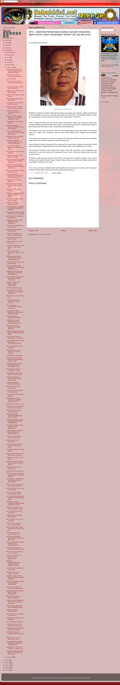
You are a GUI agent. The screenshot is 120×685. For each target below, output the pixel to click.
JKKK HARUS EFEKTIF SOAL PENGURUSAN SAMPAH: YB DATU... (15, 161)
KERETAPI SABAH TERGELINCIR (11, 610)
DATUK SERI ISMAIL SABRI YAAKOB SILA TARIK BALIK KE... (15, 528)
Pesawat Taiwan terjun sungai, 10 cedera (13, 572)
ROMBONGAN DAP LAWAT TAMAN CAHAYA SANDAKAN (14, 221)
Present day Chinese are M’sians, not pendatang (14, 234)
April (8, 62)
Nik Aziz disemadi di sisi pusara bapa (13, 387)
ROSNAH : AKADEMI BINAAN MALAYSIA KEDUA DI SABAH (15, 195)
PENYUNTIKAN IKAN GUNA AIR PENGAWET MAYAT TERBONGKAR (14, 421)
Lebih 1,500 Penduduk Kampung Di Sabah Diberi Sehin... (14, 147)
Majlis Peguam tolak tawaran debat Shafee (15, 91)
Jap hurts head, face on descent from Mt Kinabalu (14, 587)
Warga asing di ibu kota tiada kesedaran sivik (15, 171)
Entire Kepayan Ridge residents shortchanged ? (14, 75)
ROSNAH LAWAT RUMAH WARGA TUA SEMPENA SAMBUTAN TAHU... (14, 117)
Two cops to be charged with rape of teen (14, 568)
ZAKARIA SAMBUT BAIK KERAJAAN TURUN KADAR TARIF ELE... (15, 267)
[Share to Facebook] (58, 173)
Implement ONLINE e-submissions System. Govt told (15, 252)
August (9, 55)
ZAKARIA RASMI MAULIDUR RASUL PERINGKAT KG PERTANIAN (15, 652)
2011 (7, 667)
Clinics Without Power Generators (12, 440)
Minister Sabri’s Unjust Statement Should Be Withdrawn (13, 327)
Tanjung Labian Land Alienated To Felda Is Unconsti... (13, 301)
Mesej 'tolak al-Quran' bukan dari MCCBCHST (14, 87)
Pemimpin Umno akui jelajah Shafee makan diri (14, 137)
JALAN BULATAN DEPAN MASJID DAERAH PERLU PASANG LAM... (14, 359)
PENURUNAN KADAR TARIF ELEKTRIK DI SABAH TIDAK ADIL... (15, 278)
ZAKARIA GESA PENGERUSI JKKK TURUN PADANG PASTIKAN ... (15, 602)
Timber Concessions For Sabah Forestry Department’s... (13, 557)
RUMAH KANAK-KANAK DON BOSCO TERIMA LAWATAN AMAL (15, 333)
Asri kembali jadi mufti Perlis (14, 621)
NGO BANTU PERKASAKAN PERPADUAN (14, 216)
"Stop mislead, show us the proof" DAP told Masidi (14, 373)
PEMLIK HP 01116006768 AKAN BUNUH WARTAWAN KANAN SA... (15, 166)
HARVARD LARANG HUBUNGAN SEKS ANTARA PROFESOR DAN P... (15, 503)
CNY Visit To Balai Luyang (14, 288)
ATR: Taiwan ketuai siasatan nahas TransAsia (14, 552)
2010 (7, 670)
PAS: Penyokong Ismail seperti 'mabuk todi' (13, 533)
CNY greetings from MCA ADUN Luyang (13, 238)
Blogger (87, 678)
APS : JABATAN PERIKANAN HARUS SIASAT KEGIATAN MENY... (15, 498)
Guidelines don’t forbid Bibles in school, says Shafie (15, 407)
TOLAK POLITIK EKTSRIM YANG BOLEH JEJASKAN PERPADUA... (14, 292)
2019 (7, 43)
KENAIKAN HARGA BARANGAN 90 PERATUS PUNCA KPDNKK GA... (14, 176)
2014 (7, 660)
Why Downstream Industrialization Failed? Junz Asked (14, 307)
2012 (7, 665)
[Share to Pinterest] (60, 173)
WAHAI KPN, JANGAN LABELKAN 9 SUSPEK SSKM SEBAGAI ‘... (13, 400)
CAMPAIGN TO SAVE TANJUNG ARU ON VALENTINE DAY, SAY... (14, 322)
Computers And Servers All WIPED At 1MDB (14, 156)
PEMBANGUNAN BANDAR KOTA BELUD (14, 230)
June (8, 57)
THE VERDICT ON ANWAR (14, 355)
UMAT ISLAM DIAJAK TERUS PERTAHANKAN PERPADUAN (15, 583)
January (9, 657)
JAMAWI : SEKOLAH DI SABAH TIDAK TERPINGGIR (13, 284)
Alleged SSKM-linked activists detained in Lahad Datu (15, 454)
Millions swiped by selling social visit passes (13, 411)
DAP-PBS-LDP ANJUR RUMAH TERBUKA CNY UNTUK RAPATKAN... (14, 142)
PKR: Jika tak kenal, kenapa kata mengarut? (14, 199)
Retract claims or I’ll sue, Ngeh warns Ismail (13, 638)
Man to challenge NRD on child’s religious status (14, 493)
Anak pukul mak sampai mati (15, 471)
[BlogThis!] (55, 173)
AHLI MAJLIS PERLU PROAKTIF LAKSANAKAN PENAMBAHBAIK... (14, 312)
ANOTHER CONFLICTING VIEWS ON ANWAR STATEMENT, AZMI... (14, 365)
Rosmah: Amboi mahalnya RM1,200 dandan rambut (14, 107)
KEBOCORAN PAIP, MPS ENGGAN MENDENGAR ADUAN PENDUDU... (14, 71)
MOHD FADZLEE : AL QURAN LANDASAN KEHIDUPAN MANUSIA (15, 208)
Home (63, 231)
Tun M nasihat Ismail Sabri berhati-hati (14, 512)
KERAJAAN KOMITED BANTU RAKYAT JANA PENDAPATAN (15, 592)
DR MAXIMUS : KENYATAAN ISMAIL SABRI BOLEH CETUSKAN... (14, 480)
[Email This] (53, 173)
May (8, 60)
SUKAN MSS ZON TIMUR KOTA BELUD (14, 516)
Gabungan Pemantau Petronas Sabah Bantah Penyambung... (14, 378)
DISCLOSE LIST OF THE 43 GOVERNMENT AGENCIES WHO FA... (15, 475)
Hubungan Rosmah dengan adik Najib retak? (14, 103)
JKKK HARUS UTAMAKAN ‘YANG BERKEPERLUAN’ (14, 606)
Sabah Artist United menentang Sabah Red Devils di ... (14, 112)
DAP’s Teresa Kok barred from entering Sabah (13, 524)
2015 (7, 50)
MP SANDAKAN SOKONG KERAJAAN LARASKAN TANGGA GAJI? (14, 643)
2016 (7, 48)
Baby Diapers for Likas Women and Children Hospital (13, 351)
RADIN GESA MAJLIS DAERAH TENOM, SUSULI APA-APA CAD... (15, 127)
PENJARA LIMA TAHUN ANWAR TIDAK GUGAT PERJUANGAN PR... (14, 258)
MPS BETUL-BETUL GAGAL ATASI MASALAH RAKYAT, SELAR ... (15, 463)
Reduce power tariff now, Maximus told (13, 467)
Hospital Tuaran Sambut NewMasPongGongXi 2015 (15, 548)
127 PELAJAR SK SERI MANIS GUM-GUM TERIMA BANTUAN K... (15, 132)
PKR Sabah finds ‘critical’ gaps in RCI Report (15, 489)
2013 (7, 663)
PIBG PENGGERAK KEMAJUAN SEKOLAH (13, 383)
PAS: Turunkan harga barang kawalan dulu (15, 614)
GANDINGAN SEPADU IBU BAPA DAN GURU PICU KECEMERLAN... (14, 273)
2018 (7, 45)
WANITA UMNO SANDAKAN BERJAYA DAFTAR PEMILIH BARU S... (14, 432)
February (10, 67)
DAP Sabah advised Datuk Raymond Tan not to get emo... (14, 185)
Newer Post (33, 231)
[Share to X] (57, 173)
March (9, 64)
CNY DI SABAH (11, 79)
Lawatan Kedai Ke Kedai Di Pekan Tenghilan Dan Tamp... (14, 445)
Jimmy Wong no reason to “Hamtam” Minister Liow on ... (15, 83)
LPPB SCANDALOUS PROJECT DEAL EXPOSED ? (15, 633)
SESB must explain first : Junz (15, 404)
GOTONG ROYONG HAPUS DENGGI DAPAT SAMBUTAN (14, 426)
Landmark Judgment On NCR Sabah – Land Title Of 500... (15, 247)
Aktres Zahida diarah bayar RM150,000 (14, 99)
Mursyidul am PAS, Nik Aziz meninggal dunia (14, 391)
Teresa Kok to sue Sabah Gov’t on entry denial (13, 437)
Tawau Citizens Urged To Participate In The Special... (15, 337)
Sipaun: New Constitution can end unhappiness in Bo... (15, 485)
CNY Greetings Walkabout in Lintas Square (14, 226)
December (10, 52)
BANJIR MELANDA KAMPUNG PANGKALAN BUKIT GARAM (14, 416)
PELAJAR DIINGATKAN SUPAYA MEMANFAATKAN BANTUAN (15, 538)
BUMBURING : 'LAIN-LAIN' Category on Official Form (14, 647)
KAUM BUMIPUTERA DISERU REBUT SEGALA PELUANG (15, 213)
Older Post (92, 231)
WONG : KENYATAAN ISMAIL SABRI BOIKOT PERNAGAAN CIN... (15, 543)
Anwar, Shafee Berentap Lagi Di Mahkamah (15, 262)
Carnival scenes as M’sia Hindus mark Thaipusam (14, 624)
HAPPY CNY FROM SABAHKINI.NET (12, 203)
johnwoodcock (73, 678)
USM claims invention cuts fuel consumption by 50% (14, 508)
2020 (7, 40)
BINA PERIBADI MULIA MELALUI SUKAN (13, 597)
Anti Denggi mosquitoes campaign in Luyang (13, 369)
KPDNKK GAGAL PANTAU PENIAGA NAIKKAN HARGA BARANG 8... (15, 577)
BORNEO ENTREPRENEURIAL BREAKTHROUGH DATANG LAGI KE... (13, 563)
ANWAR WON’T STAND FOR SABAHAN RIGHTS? (15, 629)
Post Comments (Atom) (44, 234)
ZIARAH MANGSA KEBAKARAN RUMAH (13, 317)
